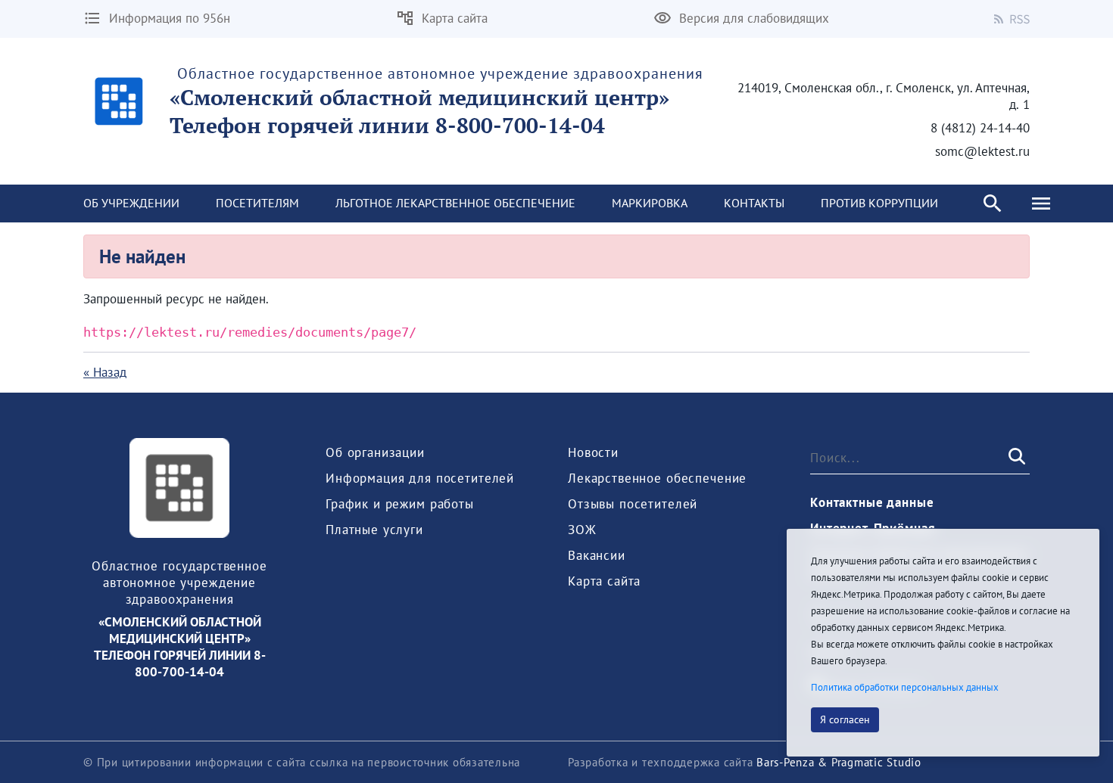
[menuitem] (131, 203)
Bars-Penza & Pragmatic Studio (838, 762)
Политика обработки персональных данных (905, 687)
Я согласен (845, 719)
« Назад (104, 372)
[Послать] (1015, 457)
